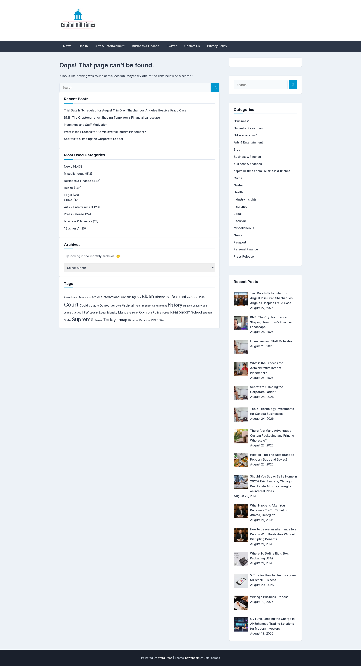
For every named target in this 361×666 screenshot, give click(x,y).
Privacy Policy (217, 46)
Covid (84, 305)
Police (157, 312)
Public (165, 312)
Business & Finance (145, 46)
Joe (205, 305)
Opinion (145, 312)
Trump (122, 320)
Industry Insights (245, 199)
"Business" (72, 228)
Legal (68, 195)
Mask (135, 312)
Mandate (124, 312)
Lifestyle (240, 221)
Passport (240, 242)
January (197, 305)
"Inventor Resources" (249, 128)
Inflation (187, 305)
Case (201, 297)
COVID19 (94, 305)
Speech (207, 312)
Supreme (82, 319)
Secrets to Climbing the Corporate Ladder (93, 139)
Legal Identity (108, 312)
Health (83, 46)
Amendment (71, 297)
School (196, 312)
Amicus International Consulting (114, 297)
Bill (168, 297)
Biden (148, 296)
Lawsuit (94, 312)
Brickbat (178, 296)
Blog (237, 149)
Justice (76, 312)
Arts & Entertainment (109, 46)
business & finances (78, 221)
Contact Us (192, 46)
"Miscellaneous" (245, 135)
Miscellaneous (74, 173)
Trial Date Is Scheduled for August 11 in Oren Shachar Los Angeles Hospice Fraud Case (125, 110)
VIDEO (155, 320)
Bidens (160, 297)
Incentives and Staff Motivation (85, 125)
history (175, 305)
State (67, 320)
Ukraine (133, 320)
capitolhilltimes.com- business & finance (262, 171)
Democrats (107, 305)
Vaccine (144, 320)
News (67, 46)
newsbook (192, 657)
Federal (128, 305)
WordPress (165, 657)
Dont (118, 305)
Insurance (240, 206)
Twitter (172, 46)
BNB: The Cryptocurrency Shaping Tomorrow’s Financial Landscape (112, 117)
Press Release (74, 214)
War (161, 320)
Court (71, 304)
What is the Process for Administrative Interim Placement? (105, 132)
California (192, 297)
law (85, 312)
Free (137, 305)
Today (109, 319)
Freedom (146, 305)
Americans (85, 297)
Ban (139, 297)
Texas (98, 320)
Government (159, 305)
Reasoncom (180, 312)
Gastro (238, 185)
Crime (68, 200)
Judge (67, 312)
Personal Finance (246, 249)
